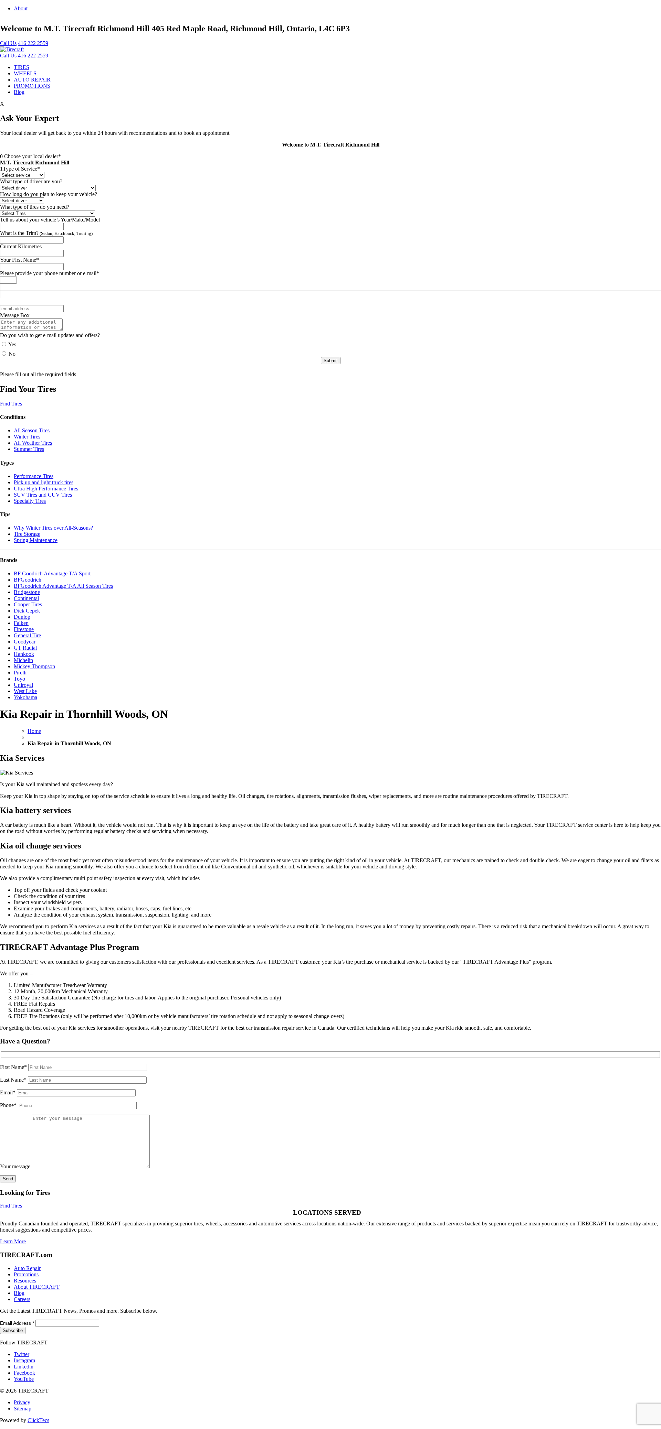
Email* (8, 1092)
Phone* (9, 1105)
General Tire (27, 635)
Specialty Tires (30, 501)
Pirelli (20, 672)
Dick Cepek (27, 611)
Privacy (22, 1402)
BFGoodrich (27, 580)
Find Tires (11, 404)
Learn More (13, 1241)
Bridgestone (27, 592)
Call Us (8, 43)
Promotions (26, 1274)
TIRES (21, 67)
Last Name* (14, 1080)
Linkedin (23, 1367)
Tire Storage (27, 534)
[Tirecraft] (12, 49)
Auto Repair (27, 1268)
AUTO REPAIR (32, 80)
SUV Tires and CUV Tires (43, 495)
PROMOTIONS (32, 86)
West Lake (25, 691)
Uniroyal (23, 685)
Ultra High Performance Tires (46, 488)
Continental (26, 598)
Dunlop (22, 617)
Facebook (24, 1373)
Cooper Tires (28, 604)
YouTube (24, 1379)
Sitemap (22, 1408)
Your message (16, 1166)
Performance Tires (33, 476)
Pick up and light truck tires (43, 482)
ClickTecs (38, 1420)
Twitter (21, 1354)
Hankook (24, 654)
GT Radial (25, 648)
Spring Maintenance (35, 540)
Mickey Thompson (34, 666)
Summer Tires (29, 449)
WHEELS (25, 73)
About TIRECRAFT (37, 1287)
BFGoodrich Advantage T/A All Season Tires (63, 586)
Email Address (17, 1323)
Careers (22, 1299)
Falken (21, 623)
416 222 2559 (33, 43)
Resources (25, 1281)
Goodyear (24, 642)
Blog (19, 92)
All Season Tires (32, 430)
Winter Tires (27, 437)
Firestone (24, 629)
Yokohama (25, 697)
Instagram (24, 1360)
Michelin (23, 660)
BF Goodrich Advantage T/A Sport (52, 573)
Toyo (19, 679)
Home (34, 731)
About (21, 8)
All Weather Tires (33, 443)
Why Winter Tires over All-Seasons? (53, 528)
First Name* (14, 1067)
